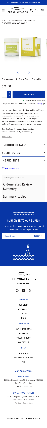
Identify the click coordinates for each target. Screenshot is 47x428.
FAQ (23, 362)
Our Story (23, 304)
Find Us (23, 313)
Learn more (41, 100)
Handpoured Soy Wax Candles (22, 20)
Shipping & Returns (23, 357)
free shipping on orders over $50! (22, 2)
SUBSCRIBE (38, 236)
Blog (23, 318)
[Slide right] (29, 72)
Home (4, 20)
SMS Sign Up (23, 342)
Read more (7, 136)
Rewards (23, 333)
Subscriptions (24, 337)
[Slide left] (18, 72)
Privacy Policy (34, 418)
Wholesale (23, 309)
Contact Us (23, 353)
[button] (3, 10)
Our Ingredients (24, 329)
